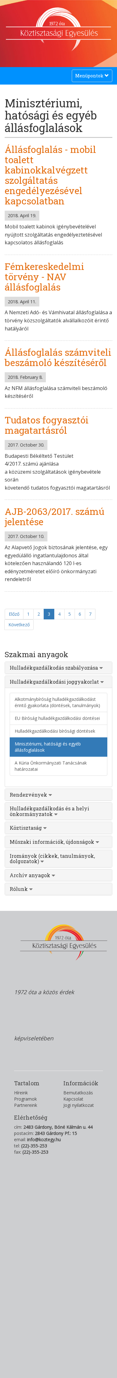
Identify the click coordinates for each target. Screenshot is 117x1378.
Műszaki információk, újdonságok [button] (52, 841)
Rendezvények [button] (29, 794)
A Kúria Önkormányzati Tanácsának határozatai (51, 766)
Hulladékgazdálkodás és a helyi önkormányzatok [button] (49, 811)
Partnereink (25, 1105)
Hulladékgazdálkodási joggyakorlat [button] (55, 681)
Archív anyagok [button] (30, 875)
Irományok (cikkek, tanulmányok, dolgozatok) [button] (52, 859)
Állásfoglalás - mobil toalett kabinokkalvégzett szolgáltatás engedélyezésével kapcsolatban (50, 175)
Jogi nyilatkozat (78, 1105)
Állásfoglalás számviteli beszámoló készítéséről (58, 357)
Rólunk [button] (19, 889)
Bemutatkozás (78, 1093)
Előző (14, 614)
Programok (25, 1099)
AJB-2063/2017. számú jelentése (54, 516)
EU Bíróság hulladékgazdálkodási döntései (57, 718)
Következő (19, 625)
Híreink (21, 1093)
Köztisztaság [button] (26, 827)
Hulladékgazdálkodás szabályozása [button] (54, 667)
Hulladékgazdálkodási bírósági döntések (55, 731)
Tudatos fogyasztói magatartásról (47, 425)
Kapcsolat (73, 1099)
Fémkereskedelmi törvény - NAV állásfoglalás (44, 276)
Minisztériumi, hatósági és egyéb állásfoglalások (48, 747)
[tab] (58, 668)
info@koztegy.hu (44, 1139)
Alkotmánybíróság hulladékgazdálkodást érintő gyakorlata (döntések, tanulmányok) (57, 702)
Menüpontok (90, 77)
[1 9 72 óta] (58, 48)
